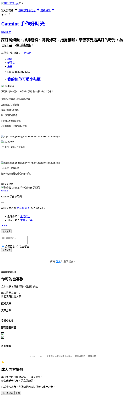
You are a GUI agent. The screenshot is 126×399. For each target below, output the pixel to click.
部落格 (11, 62)
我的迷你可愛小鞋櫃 (24, 79)
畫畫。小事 (26, 220)
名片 (9, 66)
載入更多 (6, 231)
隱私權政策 (80, 356)
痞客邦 (20, 208)
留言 (27, 208)
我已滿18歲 (7, 393)
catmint (4, 190)
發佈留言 (6, 250)
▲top (4, 225)
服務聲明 (92, 356)
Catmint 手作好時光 (23, 24)
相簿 (9, 59)
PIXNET (40, 356)
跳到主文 (6, 32)
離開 (18, 393)
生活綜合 (26, 53)
